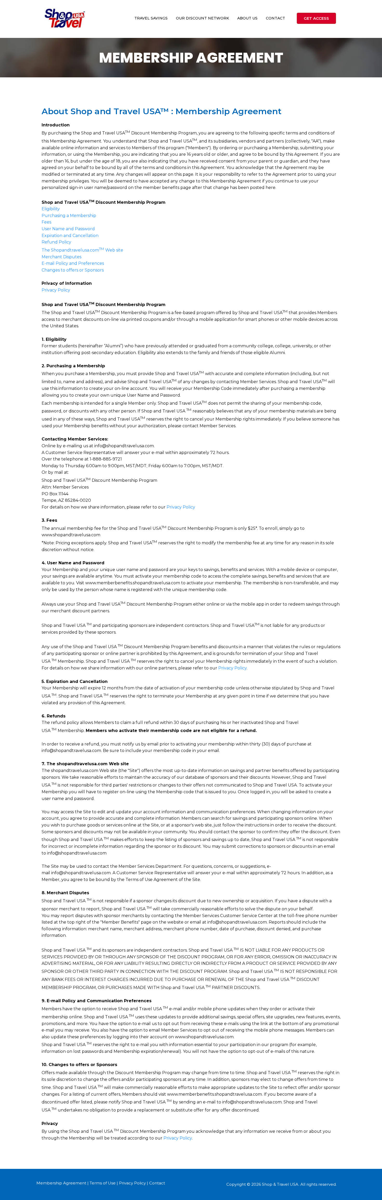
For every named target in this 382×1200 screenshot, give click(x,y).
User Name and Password (68, 228)
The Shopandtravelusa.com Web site (82, 250)
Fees (46, 222)
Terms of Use (103, 1183)
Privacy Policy (56, 290)
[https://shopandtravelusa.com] (65, 18)
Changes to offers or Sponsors (73, 270)
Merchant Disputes (61, 256)
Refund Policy (56, 242)
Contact (157, 1183)
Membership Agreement (61, 1183)
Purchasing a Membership (69, 215)
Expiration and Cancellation (70, 235)
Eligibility (51, 208)
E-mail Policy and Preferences (73, 263)
